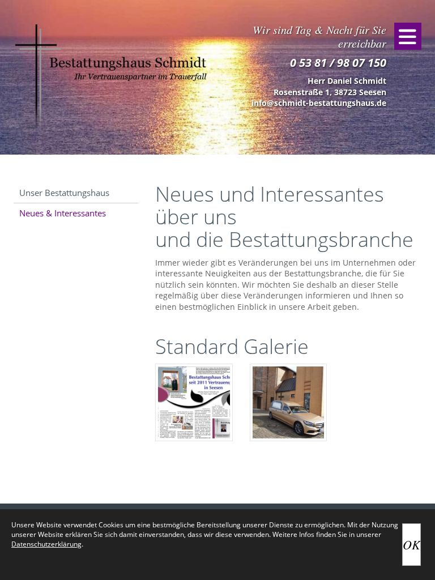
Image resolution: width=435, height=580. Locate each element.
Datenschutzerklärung (46, 544)
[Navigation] (407, 36)
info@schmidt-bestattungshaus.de (318, 102)
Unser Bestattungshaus (64, 192)
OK (411, 544)
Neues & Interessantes (62, 213)
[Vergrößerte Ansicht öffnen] (194, 402)
